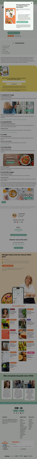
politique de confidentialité (21, 20)
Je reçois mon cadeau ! (22, 22)
